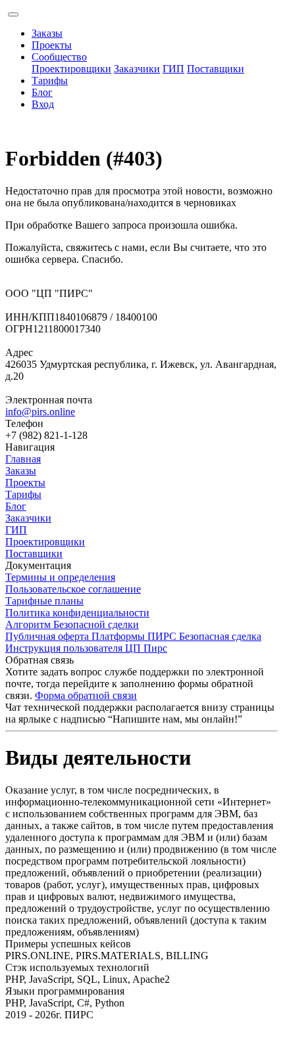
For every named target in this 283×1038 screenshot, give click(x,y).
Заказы (47, 33)
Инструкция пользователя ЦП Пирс (86, 648)
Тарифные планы (44, 600)
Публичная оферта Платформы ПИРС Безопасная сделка (133, 636)
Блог (42, 92)
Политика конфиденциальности (77, 612)
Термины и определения (60, 577)
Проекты (52, 45)
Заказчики (137, 68)
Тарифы (50, 80)
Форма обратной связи (86, 695)
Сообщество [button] (59, 56)
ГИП (173, 68)
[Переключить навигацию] (13, 14)
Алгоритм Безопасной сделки (72, 624)
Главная (23, 458)
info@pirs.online (40, 411)
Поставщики (215, 68)
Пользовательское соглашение (73, 589)
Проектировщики (71, 68)
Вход (43, 104)
